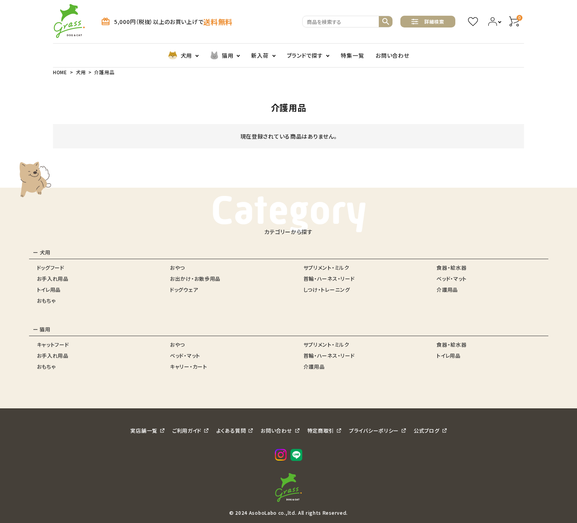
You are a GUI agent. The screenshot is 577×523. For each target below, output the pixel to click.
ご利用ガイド (186, 430)
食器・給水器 (451, 267)
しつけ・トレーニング (326, 289)
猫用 (227, 55)
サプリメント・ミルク (326, 267)
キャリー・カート (188, 366)
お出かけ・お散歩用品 (195, 278)
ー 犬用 (42, 252)
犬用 (186, 55)
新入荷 (259, 55)
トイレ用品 (49, 289)
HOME (60, 72)
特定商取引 (320, 430)
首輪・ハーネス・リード (329, 278)
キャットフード (53, 344)
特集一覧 (352, 55)
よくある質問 (231, 430)
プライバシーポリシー (374, 430)
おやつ (177, 267)
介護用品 (447, 289)
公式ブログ (427, 430)
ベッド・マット (451, 278)
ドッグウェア (184, 289)
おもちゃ (46, 300)
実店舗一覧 (143, 430)
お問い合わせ (392, 55)
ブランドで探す (305, 55)
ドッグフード (50, 267)
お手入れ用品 (53, 278)
